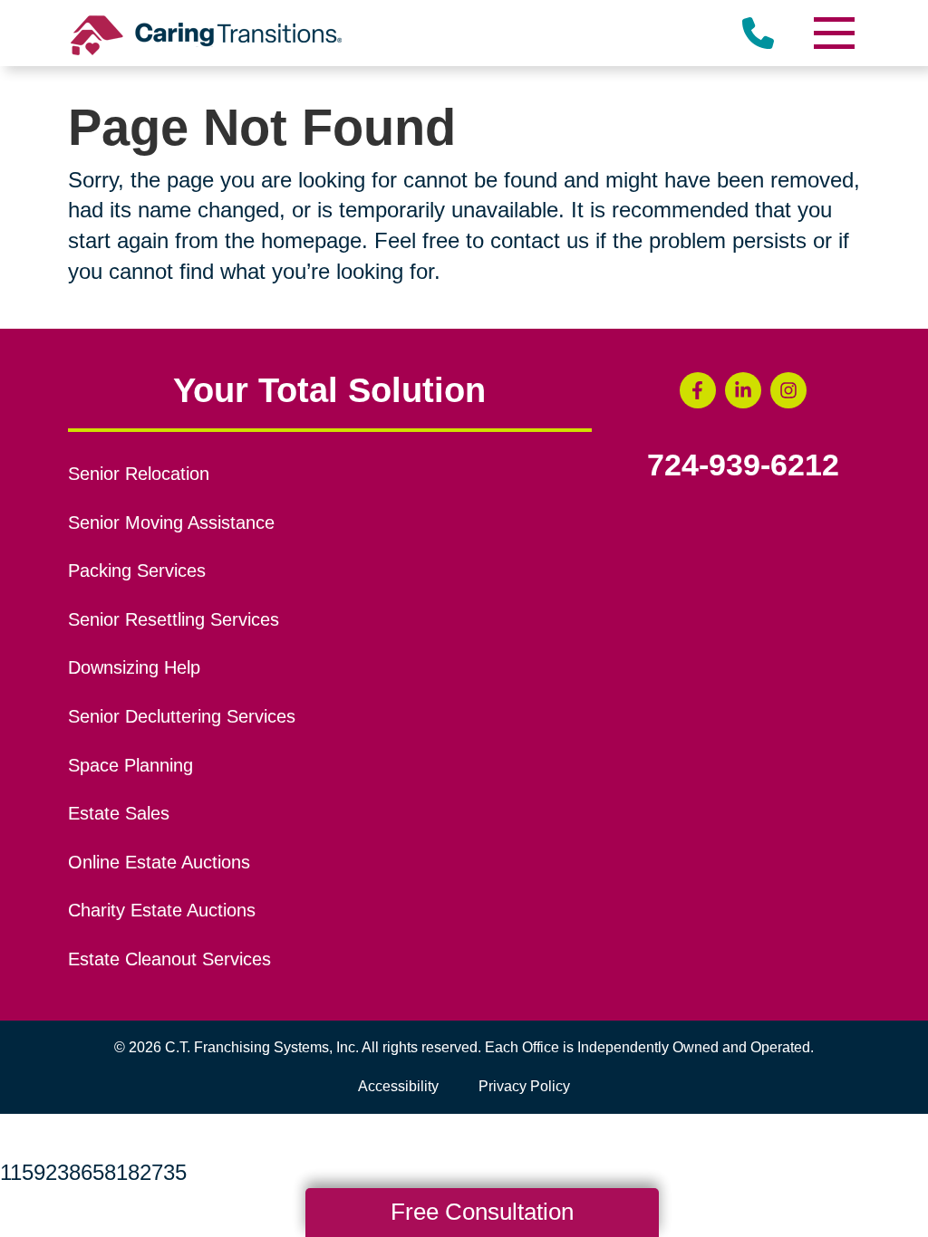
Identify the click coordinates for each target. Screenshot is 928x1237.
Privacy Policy (524, 1086)
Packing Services (137, 570)
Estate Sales (118, 813)
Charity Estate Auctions (162, 910)
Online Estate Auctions (159, 862)
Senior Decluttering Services (181, 716)
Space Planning (130, 765)
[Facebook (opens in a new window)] (698, 390)
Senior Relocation (138, 474)
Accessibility (398, 1086)
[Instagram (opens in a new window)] (788, 390)
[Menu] (833, 33)
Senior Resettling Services (173, 619)
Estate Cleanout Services (169, 959)
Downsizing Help (134, 667)
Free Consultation (482, 1211)
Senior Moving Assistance (171, 522)
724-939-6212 (743, 465)
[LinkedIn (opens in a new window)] (743, 390)
